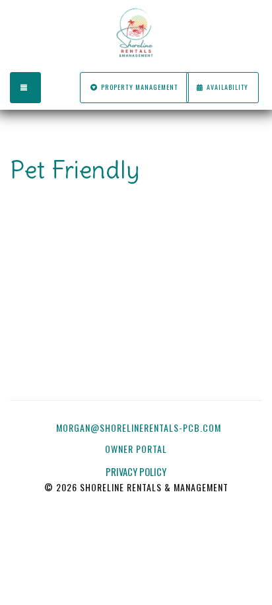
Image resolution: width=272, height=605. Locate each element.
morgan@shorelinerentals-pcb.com (138, 427)
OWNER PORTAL (137, 449)
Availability (227, 87)
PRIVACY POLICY (136, 472)
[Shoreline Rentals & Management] (136, 33)
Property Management (139, 87)
